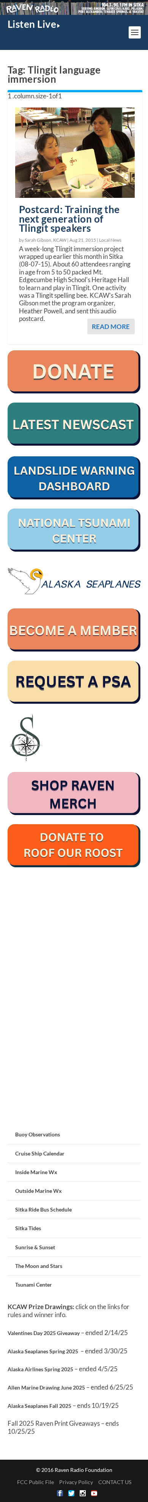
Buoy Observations (37, 1134)
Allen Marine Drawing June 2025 (46, 1387)
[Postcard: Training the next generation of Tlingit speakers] (75, 152)
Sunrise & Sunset (35, 1247)
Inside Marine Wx (36, 1172)
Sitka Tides (28, 1228)
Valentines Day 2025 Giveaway (44, 1333)
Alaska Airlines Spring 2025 (40, 1369)
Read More (111, 327)
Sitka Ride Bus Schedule (43, 1209)
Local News (110, 240)
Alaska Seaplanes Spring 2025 (43, 1351)
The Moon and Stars (38, 1266)
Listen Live (32, 24)
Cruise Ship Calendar (40, 1153)
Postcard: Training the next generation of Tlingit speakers (69, 218)
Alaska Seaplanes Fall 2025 (39, 1406)
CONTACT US (114, 1482)
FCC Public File (35, 1482)
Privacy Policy (76, 1482)
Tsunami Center (33, 1284)
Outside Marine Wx (38, 1190)
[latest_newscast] (74, 443)
